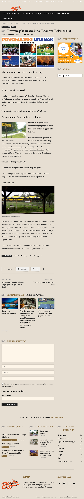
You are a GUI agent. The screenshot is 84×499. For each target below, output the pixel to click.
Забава (23, 23)
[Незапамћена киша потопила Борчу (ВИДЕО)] (34, 442)
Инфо (14, 13)
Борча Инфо (10, 34)
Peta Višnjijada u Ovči (10, 444)
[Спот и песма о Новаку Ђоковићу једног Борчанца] (46, 303)
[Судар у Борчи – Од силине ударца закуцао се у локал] (34, 453)
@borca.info (57, 417)
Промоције (37, 13)
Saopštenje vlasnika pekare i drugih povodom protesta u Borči (13, 285)
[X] (77, 1)
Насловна (5, 23)
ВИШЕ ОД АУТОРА (34, 295)
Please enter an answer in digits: (13, 391)
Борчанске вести (27, 1)
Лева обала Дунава (36, 256)
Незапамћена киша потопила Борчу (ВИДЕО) (46, 442)
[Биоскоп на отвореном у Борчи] (10, 303)
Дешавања (5, 447)
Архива (38, 497)
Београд (24, 13)
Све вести (17, 1)
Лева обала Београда (20, 256)
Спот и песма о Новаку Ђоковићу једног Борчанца (45, 313)
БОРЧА (5, 13)
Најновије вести (38, 1)
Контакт (60, 1)
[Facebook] (70, 1)
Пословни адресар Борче (49, 497)
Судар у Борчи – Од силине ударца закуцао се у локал (47, 453)
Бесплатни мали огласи (56, 13)
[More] (43, 269)
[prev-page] (3, 331)
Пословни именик (50, 1)
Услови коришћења (65, 497)
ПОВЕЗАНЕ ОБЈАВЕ (15, 295)
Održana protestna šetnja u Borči (43, 284)
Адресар (6, 18)
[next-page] (6, 331)
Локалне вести (14, 23)
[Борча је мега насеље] (34, 433)
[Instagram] (73, 1)
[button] (79, 14)
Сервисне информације (9, 440)
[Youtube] (80, 1)
